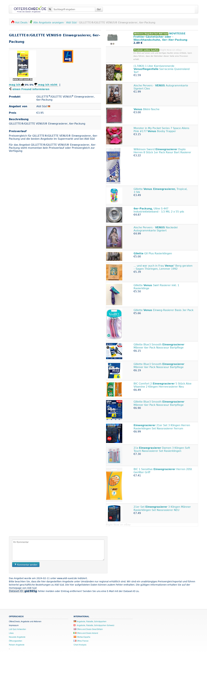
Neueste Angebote (17, 636)
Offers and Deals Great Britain (89, 629)
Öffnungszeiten (15, 640)
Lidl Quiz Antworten (17, 629)
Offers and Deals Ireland (87, 633)
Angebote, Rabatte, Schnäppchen (91, 621)
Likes (11, 633)
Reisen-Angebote (16, 644)
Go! (99, 9)
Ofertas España (83, 636)
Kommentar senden (26, 564)
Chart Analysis (80, 644)
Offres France (82, 640)
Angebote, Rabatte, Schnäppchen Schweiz (95, 625)
